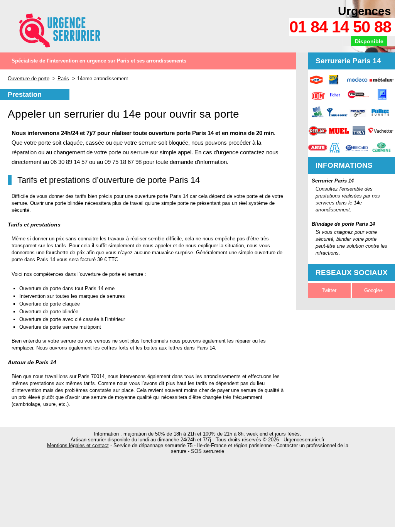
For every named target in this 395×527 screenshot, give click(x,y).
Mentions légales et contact (78, 445)
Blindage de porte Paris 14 (343, 224)
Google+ (373, 290)
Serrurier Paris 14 (333, 181)
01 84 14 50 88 (340, 27)
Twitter (329, 290)
